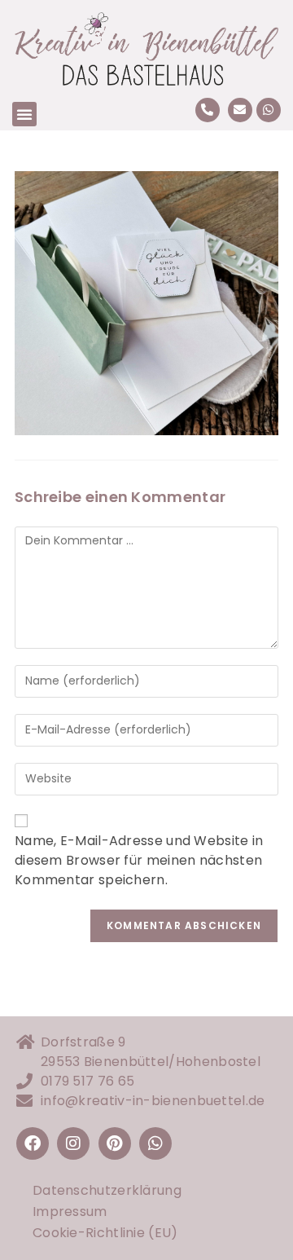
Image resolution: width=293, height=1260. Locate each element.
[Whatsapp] (268, 110)
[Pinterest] (114, 1143)
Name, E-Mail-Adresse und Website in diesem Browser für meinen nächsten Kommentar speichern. (139, 860)
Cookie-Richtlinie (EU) (105, 1232)
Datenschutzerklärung (107, 1190)
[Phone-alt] (207, 110)
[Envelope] (240, 110)
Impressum (70, 1211)
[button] (24, 114)
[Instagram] (73, 1143)
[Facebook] (32, 1143)
